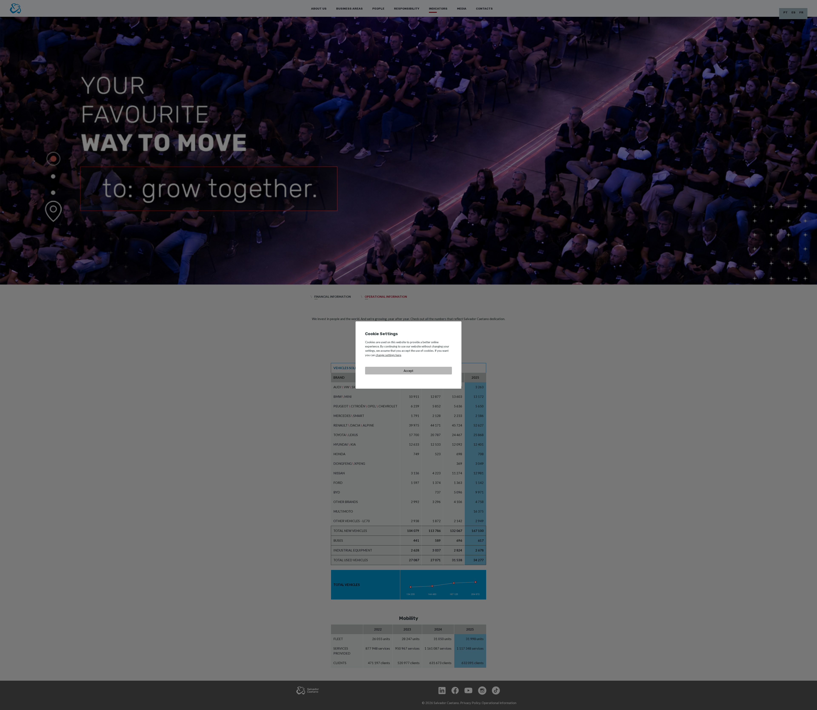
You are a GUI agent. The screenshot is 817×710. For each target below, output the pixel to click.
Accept (408, 371)
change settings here (388, 355)
